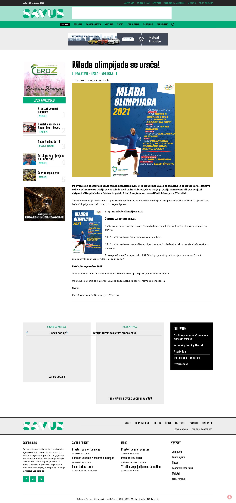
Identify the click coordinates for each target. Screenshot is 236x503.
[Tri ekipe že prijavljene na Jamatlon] (29, 159)
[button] (172, 24)
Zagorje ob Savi (46, 146)
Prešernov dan (181, 364)
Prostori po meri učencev (48, 110)
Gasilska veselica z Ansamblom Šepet (49, 125)
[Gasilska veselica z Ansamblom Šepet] (29, 128)
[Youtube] (41, 479)
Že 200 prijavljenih (49, 173)
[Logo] (44, 13)
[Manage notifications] (229, 497)
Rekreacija (107, 73)
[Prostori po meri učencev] (29, 112)
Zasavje (42, 116)
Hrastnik (43, 132)
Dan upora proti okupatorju (187, 357)
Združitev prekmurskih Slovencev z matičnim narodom (191, 337)
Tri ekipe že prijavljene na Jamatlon (51, 157)
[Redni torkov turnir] (29, 143)
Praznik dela (180, 351)
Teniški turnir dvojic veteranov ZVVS (130, 398)
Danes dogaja (57, 376)
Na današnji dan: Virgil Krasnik (188, 345)
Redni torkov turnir (49, 141)
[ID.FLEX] (118, 39)
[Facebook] (26, 479)
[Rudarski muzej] (44, 204)
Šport (94, 73)
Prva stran (81, 73)
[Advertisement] (122, 13)
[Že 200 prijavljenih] (29, 175)
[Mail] (33, 479)
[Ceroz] (44, 79)
